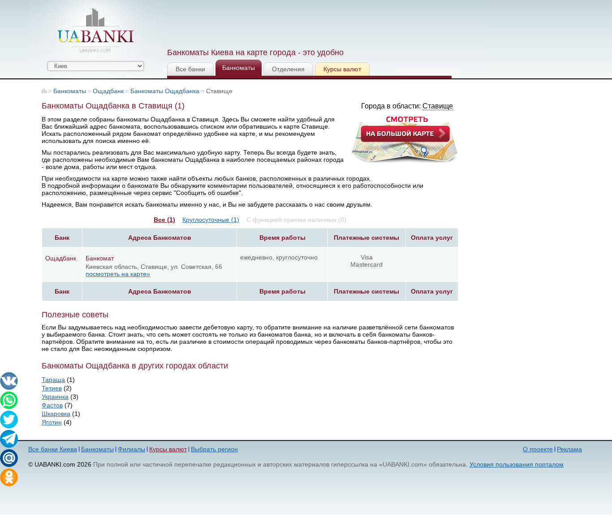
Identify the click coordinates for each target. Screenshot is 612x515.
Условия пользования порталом (517, 464)
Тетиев (52, 388)
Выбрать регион (214, 449)
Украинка (55, 396)
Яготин (52, 422)
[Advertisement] (330, 22)
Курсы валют (342, 69)
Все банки (190, 69)
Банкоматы (238, 67)
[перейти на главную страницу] (95, 30)
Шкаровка (56, 413)
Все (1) (164, 219)
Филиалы (131, 449)
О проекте (538, 449)
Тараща (53, 379)
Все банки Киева (52, 449)
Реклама (569, 449)
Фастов (52, 405)
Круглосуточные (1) (210, 219)
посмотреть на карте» (118, 273)
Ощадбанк (108, 91)
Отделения (288, 69)
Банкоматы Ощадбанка (164, 91)
